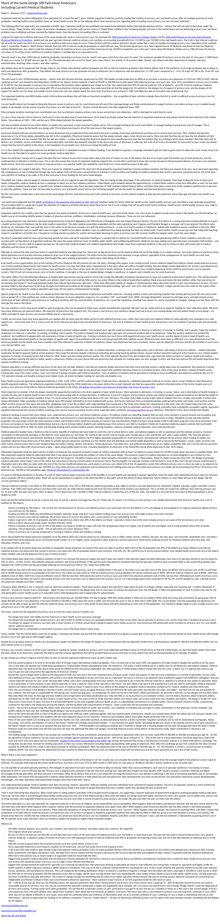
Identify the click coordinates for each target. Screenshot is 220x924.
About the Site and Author (13, 916)
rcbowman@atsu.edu (37, 13)
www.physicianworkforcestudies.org (18, 911)
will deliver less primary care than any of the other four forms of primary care (117, 387)
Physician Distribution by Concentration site (68, 470)
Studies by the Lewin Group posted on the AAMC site (85, 741)
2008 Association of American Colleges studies (134, 37)
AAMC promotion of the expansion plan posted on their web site (67, 202)
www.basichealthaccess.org (14, 906)
